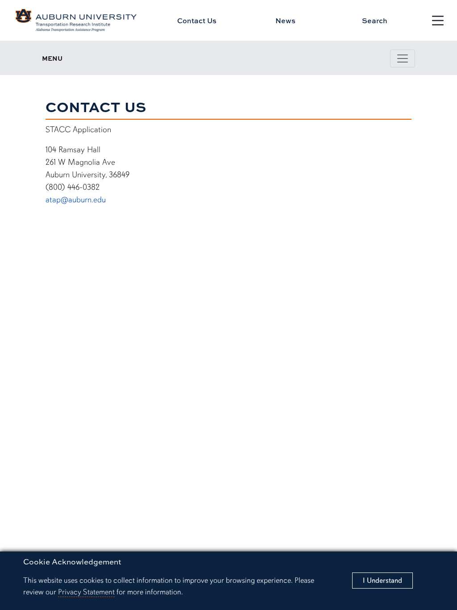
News (285, 20)
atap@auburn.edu (76, 199)
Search (374, 20)
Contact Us (196, 20)
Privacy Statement (86, 592)
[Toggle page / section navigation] (402, 58)
